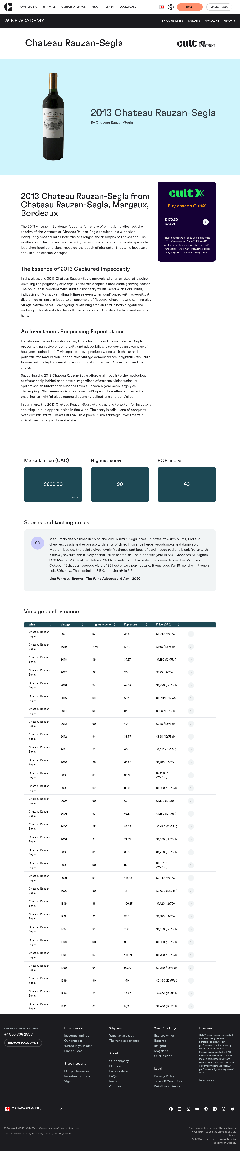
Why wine (49, 7)
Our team (116, 1066)
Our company (119, 1061)
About (96, 7)
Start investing (75, 1063)
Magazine (212, 20)
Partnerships (118, 1071)
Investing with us (76, 1035)
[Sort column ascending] (51, 624)
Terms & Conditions (168, 1081)
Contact (115, 1086)
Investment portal (77, 1076)
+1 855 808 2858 (18, 1034)
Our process (73, 1040)
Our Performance (73, 7)
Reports (229, 20)
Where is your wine (78, 1046)
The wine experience (124, 1040)
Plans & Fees (73, 1051)
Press (113, 1081)
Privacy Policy (164, 1076)
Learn (110, 7)
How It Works (28, 7)
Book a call (128, 7)
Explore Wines (172, 20)
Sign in (69, 1081)
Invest (190, 7)
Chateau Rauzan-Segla (74, 43)
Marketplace (219, 7)
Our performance (77, 1071)
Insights (193, 20)
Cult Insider (163, 1056)
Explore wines (164, 1035)
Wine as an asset (121, 1035)
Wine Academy (165, 1028)
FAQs (113, 1076)
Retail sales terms (167, 1086)
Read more (207, 1080)
